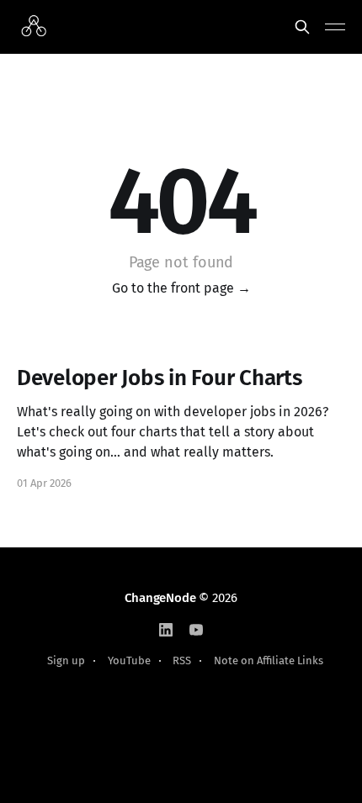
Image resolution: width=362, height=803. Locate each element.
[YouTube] (196, 630)
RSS (182, 660)
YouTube (129, 660)
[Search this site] (302, 26)
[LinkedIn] (166, 630)
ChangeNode (160, 597)
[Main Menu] (335, 27)
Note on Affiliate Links (268, 660)
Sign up (66, 660)
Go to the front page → (181, 288)
